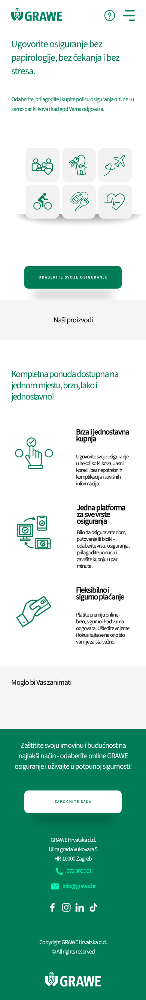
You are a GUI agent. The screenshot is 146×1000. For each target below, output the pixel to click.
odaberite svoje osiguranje (73, 277)
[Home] (36, 14)
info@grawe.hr (73, 886)
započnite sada (73, 801)
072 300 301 (73, 871)
